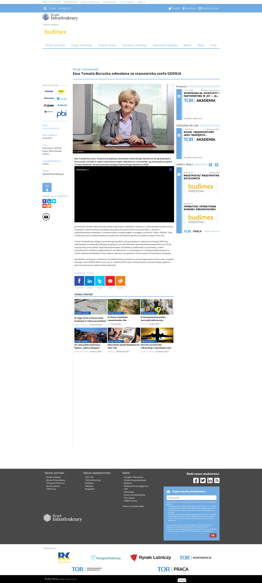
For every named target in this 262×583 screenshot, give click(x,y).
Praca (213, 45)
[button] (210, 169)
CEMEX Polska (130, 500)
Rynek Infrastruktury (55, 480)
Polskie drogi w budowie (135, 480)
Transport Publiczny (55, 483)
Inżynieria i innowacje (134, 45)
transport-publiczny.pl (90, 2)
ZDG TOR (89, 477)
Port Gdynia (129, 498)
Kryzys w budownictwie (134, 494)
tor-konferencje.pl (127, 2)
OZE (126, 489)
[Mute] (94, 219)
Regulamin (90, 489)
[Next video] (86, 219)
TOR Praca (51, 489)
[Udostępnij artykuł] (49, 201)
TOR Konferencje (93, 480)
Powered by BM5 (71, 579)
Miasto (187, 45)
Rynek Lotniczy (53, 486)
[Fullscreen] (170, 219)
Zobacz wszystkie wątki (133, 506)
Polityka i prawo (107, 45)
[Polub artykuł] (44, 201)
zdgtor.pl (141, 2)
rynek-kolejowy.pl (70, 2)
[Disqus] (124, 409)
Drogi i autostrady (81, 45)
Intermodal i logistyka (165, 45)
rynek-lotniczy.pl (109, 2)
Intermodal (129, 492)
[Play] (78, 219)
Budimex (128, 483)
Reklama (89, 486)
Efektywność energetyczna (136, 486)
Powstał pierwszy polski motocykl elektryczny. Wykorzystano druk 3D (153, 320)
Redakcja (89, 483)
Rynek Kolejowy (53, 477)
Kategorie (64, 8)
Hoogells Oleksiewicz (133, 477)
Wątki (201, 45)
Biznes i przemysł (55, 45)
